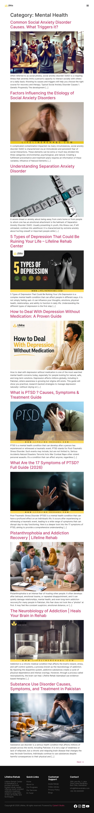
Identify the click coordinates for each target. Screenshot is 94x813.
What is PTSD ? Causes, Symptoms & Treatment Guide (44, 394)
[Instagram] (79, 806)
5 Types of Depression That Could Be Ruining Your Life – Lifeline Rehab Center (44, 241)
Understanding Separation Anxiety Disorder (42, 168)
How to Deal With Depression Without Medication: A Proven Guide (45, 314)
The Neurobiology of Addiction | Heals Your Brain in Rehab (45, 613)
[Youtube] (87, 806)
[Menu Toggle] (87, 5)
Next (80, 762)
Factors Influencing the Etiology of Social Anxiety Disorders (42, 95)
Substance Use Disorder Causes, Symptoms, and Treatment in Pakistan (45, 686)
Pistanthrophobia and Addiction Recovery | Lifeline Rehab (39, 535)
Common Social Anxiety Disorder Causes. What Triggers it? (40, 24)
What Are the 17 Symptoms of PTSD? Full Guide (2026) (44, 465)
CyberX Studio (58, 805)
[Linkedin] (83, 806)
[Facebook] (75, 806)
